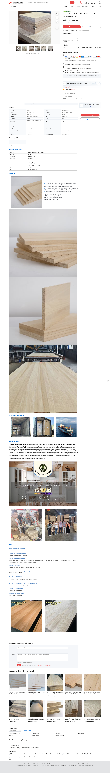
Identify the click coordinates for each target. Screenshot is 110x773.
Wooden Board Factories (49, 753)
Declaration (68, 767)
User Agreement (62, 767)
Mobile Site (82, 763)
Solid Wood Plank (25, 747)
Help (78, 6)
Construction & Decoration (17, 9)
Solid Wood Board (34, 9)
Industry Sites (63, 763)
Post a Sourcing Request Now (44, 665)
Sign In (64, 98)
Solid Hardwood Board (14, 747)
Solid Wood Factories (26, 753)
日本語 (69, 765)
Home (10, 9)
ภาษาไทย (75, 765)
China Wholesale (50, 763)
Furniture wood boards (59, 735)
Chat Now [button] (92, 26)
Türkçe (80, 765)
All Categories (13, 6)
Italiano (48, 765)
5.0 (85, 106)
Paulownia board (35, 733)
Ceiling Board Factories (14, 753)
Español (29, 765)
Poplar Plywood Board (80, 753)
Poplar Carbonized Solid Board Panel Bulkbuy (29, 756)
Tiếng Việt (84, 765)
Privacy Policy (73, 767)
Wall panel (11, 735)
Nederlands (57, 765)
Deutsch (52, 765)
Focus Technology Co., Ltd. (46, 767)
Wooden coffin (81, 733)
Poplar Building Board (68, 753)
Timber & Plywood (26, 9)
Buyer (71, 6)
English (25, 765)
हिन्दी (72, 765)
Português (34, 765)
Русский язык (43, 765)
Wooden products (35, 735)
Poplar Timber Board (91, 753)
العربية (62, 765)
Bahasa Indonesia (90, 765)
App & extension (85, 6)
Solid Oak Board (34, 747)
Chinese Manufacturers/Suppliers (40, 763)
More (10, 759)
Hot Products (24, 763)
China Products (30, 763)
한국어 (65, 765)
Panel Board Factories (37, 753)
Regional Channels (70, 763)
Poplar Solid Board (14, 756)
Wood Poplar (59, 753)
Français (38, 765)
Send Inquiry (72, 26)
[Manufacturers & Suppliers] (16, 2)
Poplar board (57, 733)
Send (19, 665)
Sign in (99, 3)
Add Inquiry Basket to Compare (35, 53)
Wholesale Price (57, 763)
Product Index (77, 763)
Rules (100, 6)
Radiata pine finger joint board (15, 733)
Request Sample (85, 30)
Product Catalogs (27, 730)
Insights (87, 763)
